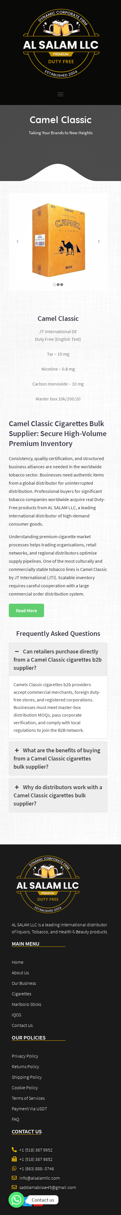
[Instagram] (38, 1201)
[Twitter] (27, 1201)
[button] (60, 94)
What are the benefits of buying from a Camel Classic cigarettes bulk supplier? (57, 758)
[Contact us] (16, 1200)
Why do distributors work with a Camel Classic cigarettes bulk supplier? (58, 795)
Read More (26, 610)
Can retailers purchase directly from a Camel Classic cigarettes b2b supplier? (58, 659)
